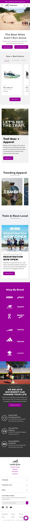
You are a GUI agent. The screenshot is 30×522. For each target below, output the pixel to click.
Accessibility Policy (5, 515)
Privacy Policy (13, 515)
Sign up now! (9, 273)
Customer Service (15, 467)
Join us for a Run (21, 47)
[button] (2, 5)
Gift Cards (15, 469)
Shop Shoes (15, 99)
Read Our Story (15, 405)
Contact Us (15, 473)
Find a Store (15, 471)
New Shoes (7, 47)
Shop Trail (8, 158)
